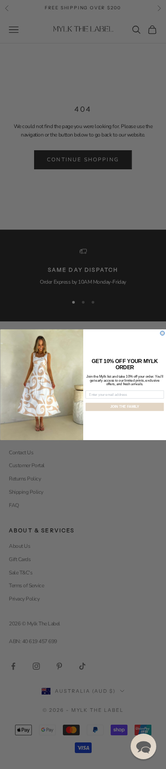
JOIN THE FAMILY (124, 406)
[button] (143, 746)
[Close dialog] (162, 333)
